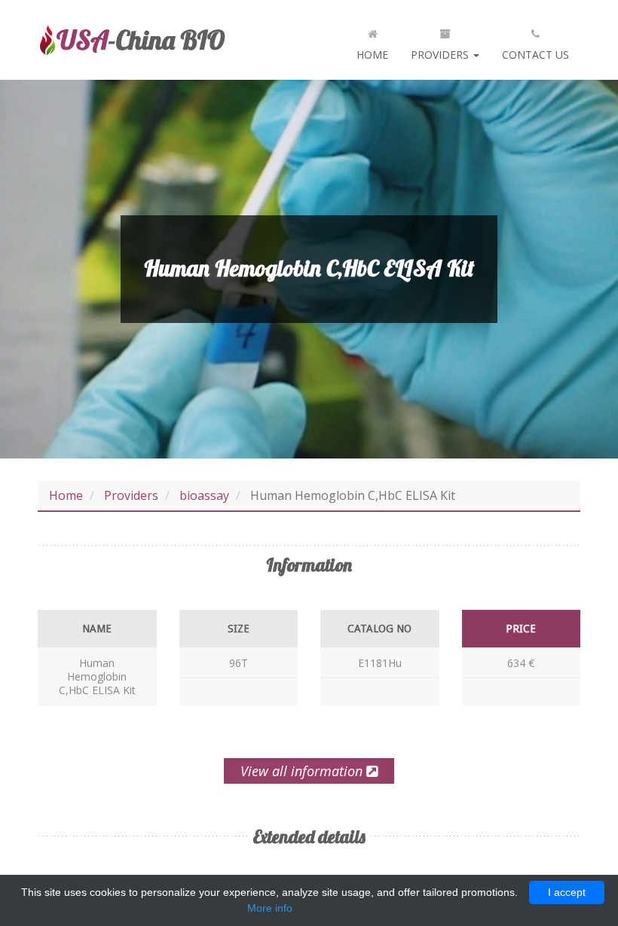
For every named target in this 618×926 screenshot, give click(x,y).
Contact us (535, 54)
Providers (441, 54)
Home (372, 54)
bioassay (204, 495)
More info (269, 908)
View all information (303, 771)
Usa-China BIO (132, 40)
